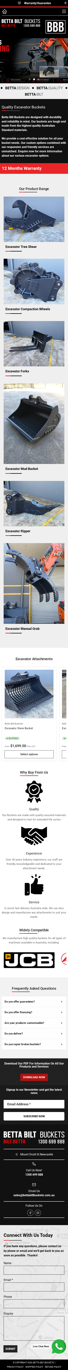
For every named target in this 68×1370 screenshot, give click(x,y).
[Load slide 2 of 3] (34, 79)
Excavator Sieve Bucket (19, 728)
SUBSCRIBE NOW (34, 1116)
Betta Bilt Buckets (14, 723)
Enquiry (8, 1313)
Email (8, 1280)
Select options (29, 754)
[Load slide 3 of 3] (38, 79)
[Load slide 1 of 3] (30, 79)
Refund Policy (53, 1367)
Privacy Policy (15, 1367)
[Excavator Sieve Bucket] (29, 694)
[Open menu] (64, 11)
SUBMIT (10, 1348)
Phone (8, 1296)
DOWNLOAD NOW (34, 1077)
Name (7, 1263)
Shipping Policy (34, 1367)
